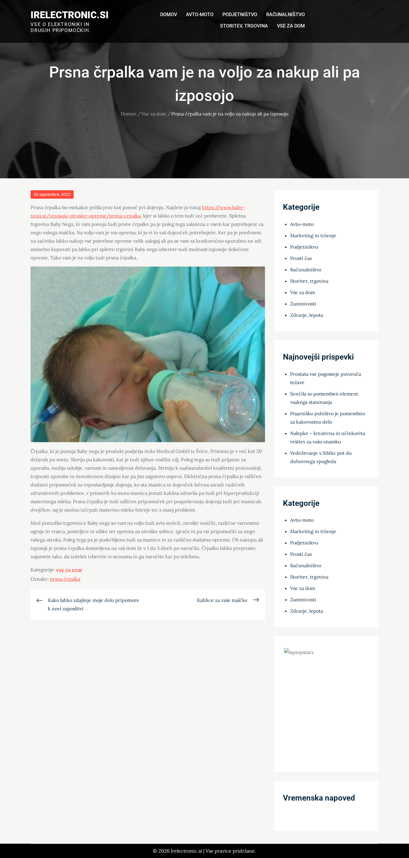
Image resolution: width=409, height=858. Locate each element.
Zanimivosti (303, 304)
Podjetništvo (239, 14)
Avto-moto (199, 14)
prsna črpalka (65, 579)
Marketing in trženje (313, 235)
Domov (168, 14)
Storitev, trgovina (244, 26)
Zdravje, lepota (306, 315)
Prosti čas (301, 258)
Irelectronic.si (70, 15)
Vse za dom (291, 26)
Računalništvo (285, 14)
